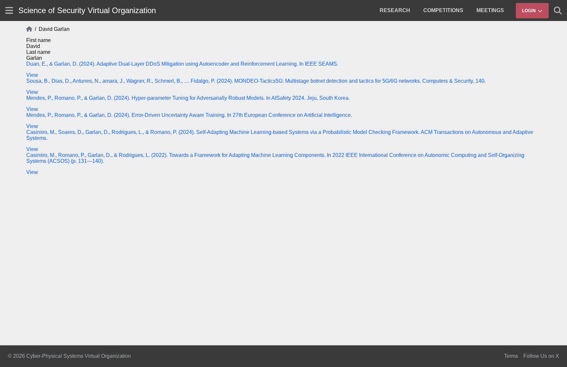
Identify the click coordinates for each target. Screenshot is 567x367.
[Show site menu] (9, 10)
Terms (511, 356)
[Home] (29, 29)
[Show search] (558, 10)
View (32, 75)
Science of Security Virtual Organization (87, 10)
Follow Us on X (541, 356)
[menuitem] (395, 10)
